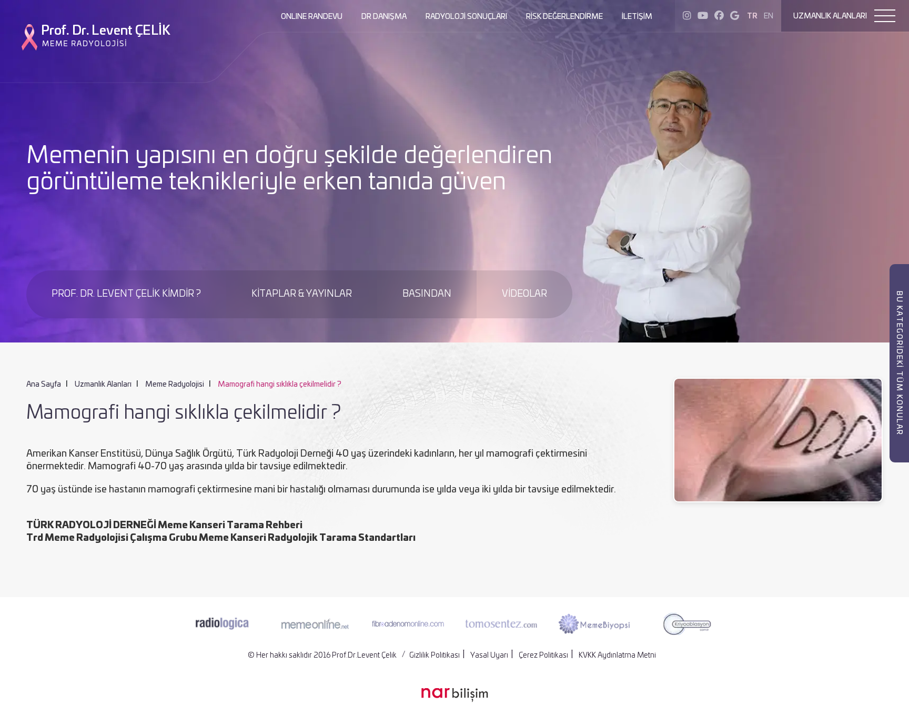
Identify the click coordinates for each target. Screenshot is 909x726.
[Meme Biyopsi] (594, 623)
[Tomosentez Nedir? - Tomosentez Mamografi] (501, 623)
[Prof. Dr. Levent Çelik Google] (734, 16)
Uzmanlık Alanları (103, 384)
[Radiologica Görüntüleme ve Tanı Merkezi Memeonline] (222, 624)
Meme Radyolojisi (174, 384)
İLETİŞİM (637, 17)
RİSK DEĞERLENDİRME (564, 17)
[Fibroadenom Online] (408, 623)
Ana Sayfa (43, 384)
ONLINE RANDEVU (311, 17)
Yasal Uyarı (489, 655)
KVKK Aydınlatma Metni (617, 655)
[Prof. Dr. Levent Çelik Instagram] (687, 16)
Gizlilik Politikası (434, 655)
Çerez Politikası (543, 655)
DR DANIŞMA (384, 17)
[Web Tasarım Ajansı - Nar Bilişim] (454, 695)
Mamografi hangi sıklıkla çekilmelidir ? (279, 384)
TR (752, 16)
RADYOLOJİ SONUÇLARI (466, 17)
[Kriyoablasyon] (687, 623)
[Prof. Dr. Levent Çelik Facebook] (719, 16)
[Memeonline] (315, 624)
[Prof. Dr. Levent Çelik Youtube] (703, 16)
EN (768, 16)
